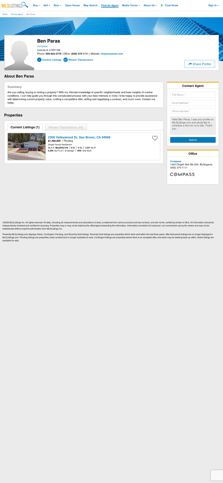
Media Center (130, 5)
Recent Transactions (65, 127)
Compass (42, 46)
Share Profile (201, 64)
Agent (109, 5)
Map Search (91, 5)
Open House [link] (72, 5)
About (149, 5)
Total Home (171, 5)
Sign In (212, 5)
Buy (35, 5)
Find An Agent (17, 14)
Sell (46, 5)
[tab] (25, 127)
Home (4, 14)
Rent (56, 5)
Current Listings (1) (25, 127)
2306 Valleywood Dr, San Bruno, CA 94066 (79, 137)
